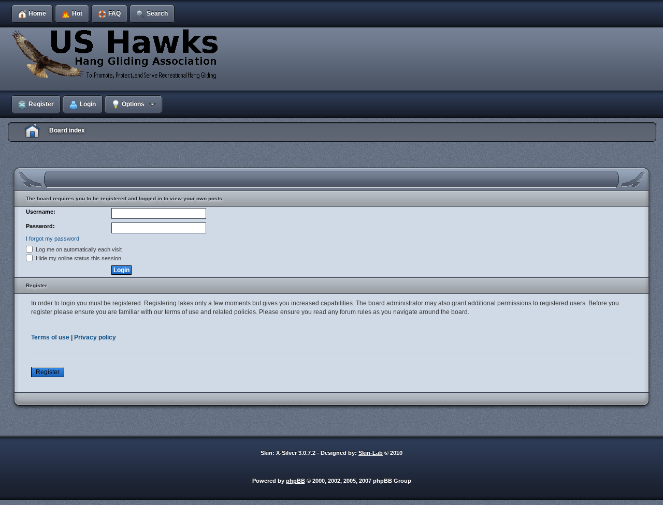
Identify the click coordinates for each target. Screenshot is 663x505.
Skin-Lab (370, 453)
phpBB (295, 481)
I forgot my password (52, 238)
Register (48, 372)
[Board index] (116, 53)
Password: (40, 226)
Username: (40, 212)
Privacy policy (95, 337)
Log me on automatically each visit (78, 249)
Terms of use (50, 337)
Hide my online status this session (77, 258)
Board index (67, 130)
